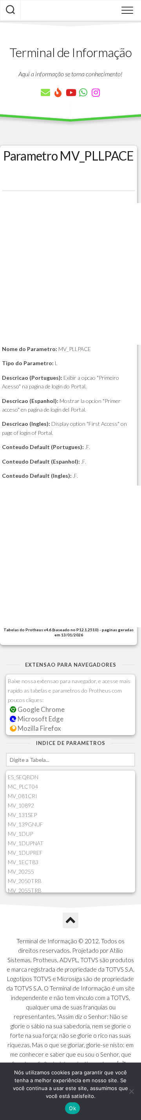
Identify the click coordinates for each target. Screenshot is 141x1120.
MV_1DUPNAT (25, 843)
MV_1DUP (20, 833)
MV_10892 (21, 805)
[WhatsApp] (83, 92)
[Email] (45, 92)
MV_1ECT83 (23, 862)
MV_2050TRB (25, 881)
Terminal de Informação (70, 52)
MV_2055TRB (25, 890)
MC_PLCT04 (23, 786)
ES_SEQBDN (23, 777)
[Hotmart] (58, 92)
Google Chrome (40, 709)
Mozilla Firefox (38, 728)
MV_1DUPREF (25, 852)
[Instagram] (95, 92)
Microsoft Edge (39, 719)
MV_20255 (21, 871)
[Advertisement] (70, 274)
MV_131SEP (22, 814)
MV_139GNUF (25, 824)
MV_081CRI (22, 796)
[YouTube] (70, 92)
